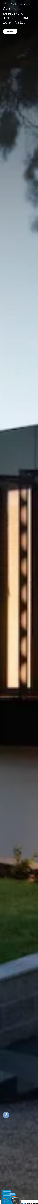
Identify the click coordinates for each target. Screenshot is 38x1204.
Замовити (10, 31)
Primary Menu (33, 4)
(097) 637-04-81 (25, 4)
